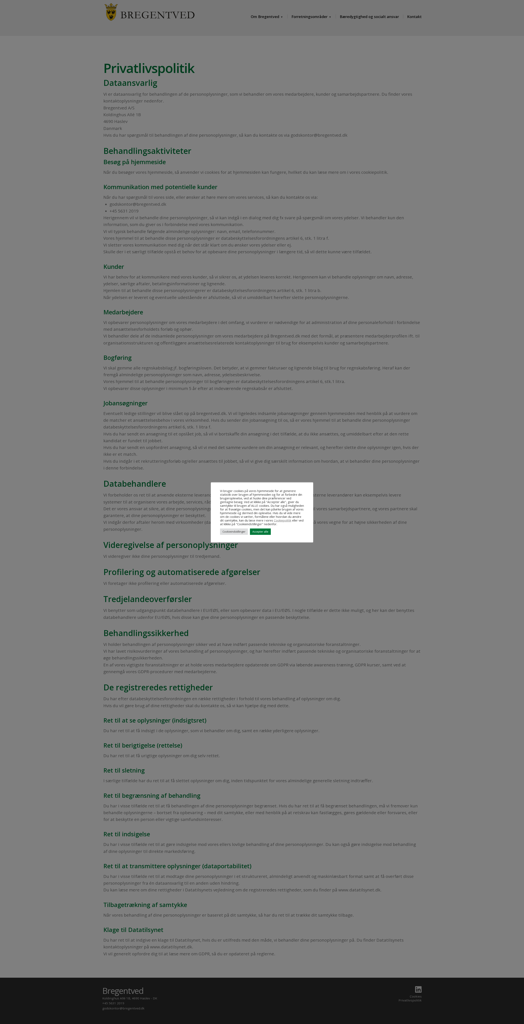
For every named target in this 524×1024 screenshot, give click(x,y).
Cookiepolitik (282, 520)
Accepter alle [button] (260, 531)
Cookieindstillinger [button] (233, 531)
